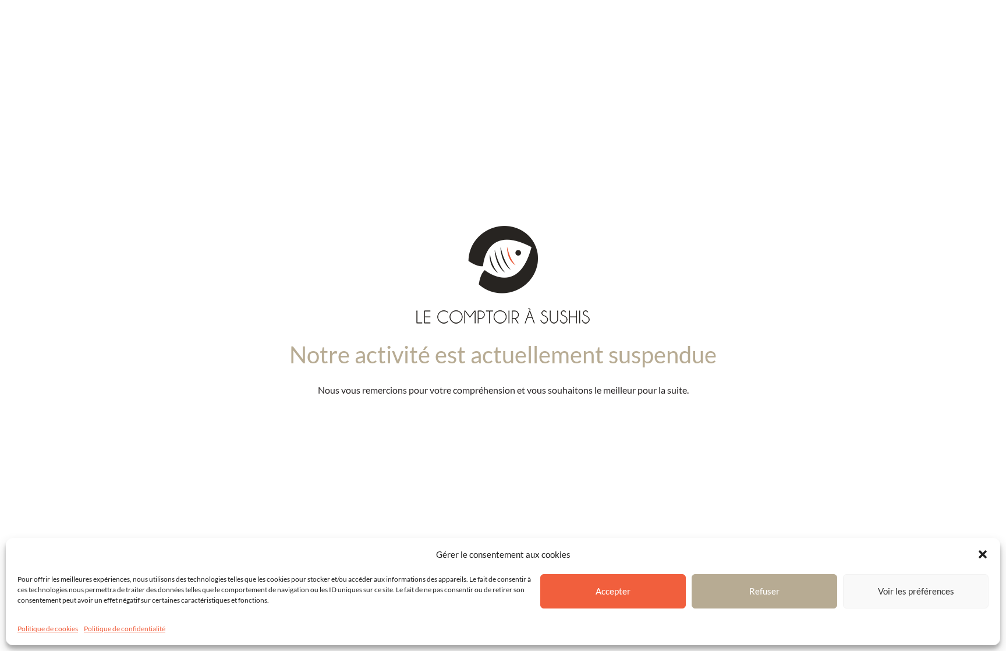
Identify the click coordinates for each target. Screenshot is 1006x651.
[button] (983, 554)
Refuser (764, 591)
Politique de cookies (47, 628)
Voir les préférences (916, 591)
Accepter (613, 591)
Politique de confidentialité (124, 628)
